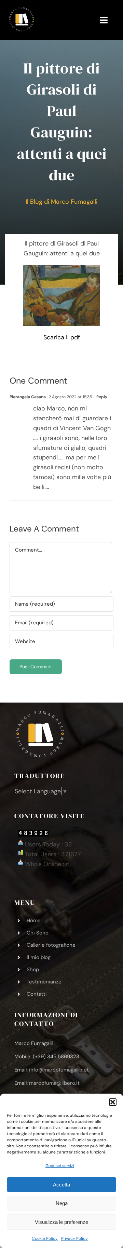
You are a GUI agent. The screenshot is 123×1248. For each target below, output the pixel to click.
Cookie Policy (45, 1238)
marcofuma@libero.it (54, 1083)
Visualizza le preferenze (61, 1222)
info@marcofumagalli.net (59, 1069)
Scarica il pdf (61, 337)
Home (34, 920)
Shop (33, 969)
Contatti (37, 994)
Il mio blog (39, 957)
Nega (62, 1203)
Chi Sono (38, 932)
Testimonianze (44, 981)
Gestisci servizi (59, 1165)
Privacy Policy (74, 1238)
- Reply (99, 397)
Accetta (61, 1184)
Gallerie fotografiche (51, 945)
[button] (112, 1102)
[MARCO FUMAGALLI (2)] (21, 10)
